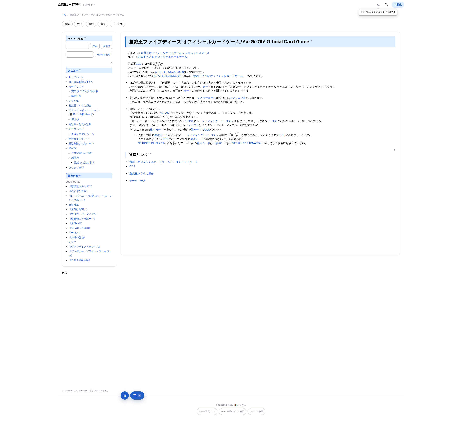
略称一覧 (76, 95)
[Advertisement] (89, 329)
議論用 (75, 157)
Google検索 (103, 54)
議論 (103, 23)
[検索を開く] (386, 4)
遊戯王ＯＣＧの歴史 (80, 105)
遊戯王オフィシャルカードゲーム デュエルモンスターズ (175, 52)
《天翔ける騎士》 (79, 209)
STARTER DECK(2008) (169, 71)
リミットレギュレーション (84, 110)
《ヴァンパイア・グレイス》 (85, 246)
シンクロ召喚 (238, 97)
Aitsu (230, 404)
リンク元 (117, 23)
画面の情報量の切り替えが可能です (378, 12)
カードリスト (76, 86)
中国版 (94, 91)
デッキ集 (74, 100)
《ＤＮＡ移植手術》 (80, 260)
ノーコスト (75, 232)
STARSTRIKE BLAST (151, 143)
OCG (139, 63)
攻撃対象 (74, 204)
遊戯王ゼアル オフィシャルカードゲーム (162, 56)
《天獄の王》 (76, 223)
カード (207, 86)
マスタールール (206, 97)
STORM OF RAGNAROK (246, 143)
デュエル (188, 121)
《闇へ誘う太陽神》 (80, 227)
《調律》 (218, 143)
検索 (95, 45)
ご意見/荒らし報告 (82, 152)
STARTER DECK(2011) (168, 76)
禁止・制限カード (83, 114)
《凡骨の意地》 (77, 237)
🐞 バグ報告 (240, 404)
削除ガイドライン (79, 138)
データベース (76, 128)
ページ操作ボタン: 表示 (232, 411)
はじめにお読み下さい (81, 81)
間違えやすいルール (82, 133)
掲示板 (72, 148)
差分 (79, 23)
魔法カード (157, 129)
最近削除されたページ (81, 143)
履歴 (91, 23)
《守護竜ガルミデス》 (81, 186)
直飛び (106, 45)
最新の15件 (74, 175)
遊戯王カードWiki (69, 4)
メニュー (73, 70)
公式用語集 (85, 124)
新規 (399, 4)
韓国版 (85, 91)
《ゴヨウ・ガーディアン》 (84, 213)
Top (64, 14)
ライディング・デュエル (217, 121)
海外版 (75, 119)
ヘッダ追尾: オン (207, 411)
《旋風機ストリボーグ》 (82, 218)
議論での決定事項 (84, 162)
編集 (67, 23)
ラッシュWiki (76, 167)
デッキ (72, 241)
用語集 (72, 124)
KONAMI (165, 113)
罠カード (196, 129)
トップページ (76, 76)
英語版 (75, 91)
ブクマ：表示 (256, 411)
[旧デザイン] (89, 4)
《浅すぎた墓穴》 (79, 191)
